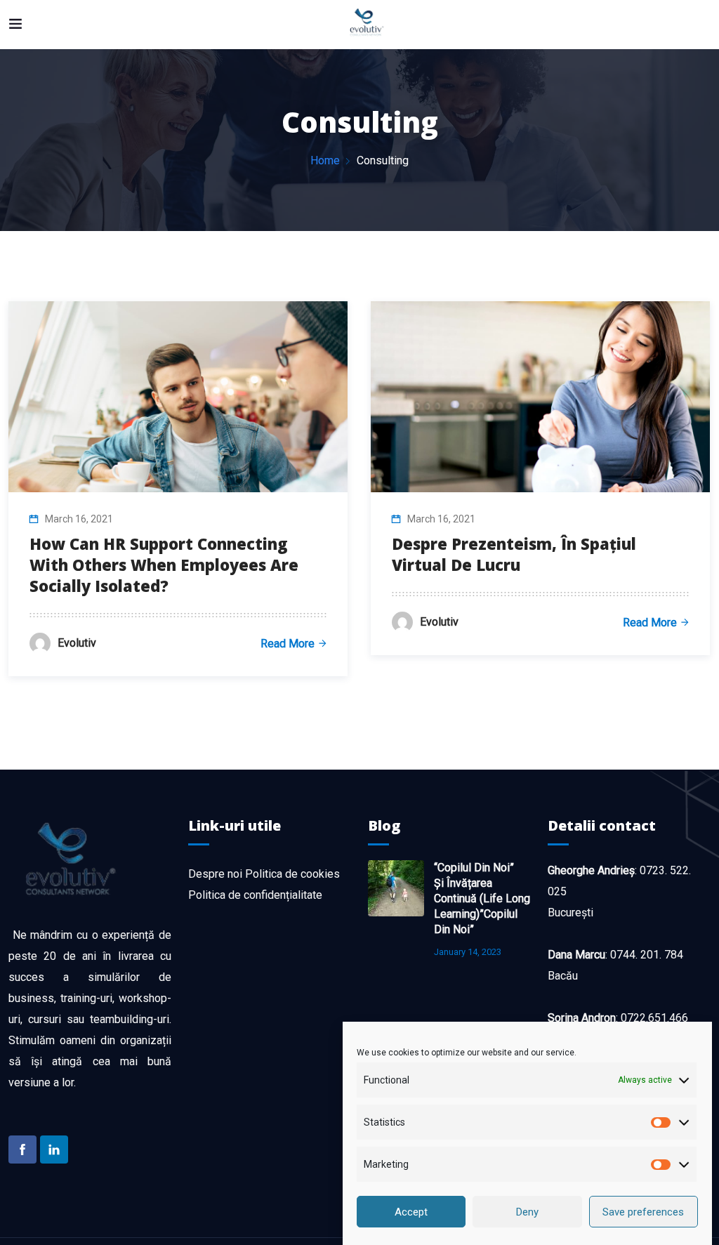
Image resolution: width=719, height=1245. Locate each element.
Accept (411, 1212)
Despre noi (215, 874)
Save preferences (643, 1212)
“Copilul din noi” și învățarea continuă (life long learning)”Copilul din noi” (482, 898)
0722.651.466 (654, 1018)
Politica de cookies (292, 874)
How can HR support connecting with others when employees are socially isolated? (163, 564)
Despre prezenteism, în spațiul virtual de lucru (514, 554)
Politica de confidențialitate (255, 895)
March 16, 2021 (79, 519)
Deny (527, 1212)
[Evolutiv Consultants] (366, 24)
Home (325, 160)
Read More (287, 643)
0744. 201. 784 (646, 954)
